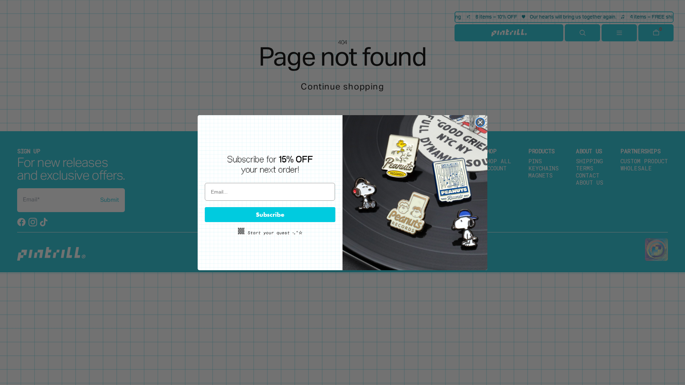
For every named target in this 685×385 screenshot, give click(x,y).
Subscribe (270, 214)
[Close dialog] (480, 122)
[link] (270, 164)
